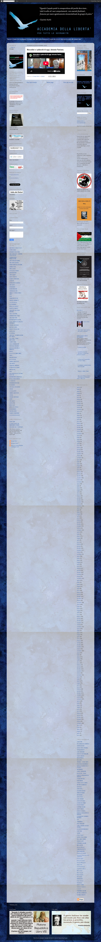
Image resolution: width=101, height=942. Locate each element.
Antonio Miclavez (81, 847)
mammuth (56, 938)
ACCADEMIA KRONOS (81, 791)
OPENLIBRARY (12, 287)
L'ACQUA (11, 389)
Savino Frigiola (80, 835)
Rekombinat (79, 882)
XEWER (10, 399)
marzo (78, 397)
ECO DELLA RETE (12, 391)
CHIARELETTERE (12, 266)
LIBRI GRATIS (12, 285)
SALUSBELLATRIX (12, 411)
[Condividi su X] (52, 76)
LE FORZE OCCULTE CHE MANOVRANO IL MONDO (14, 424)
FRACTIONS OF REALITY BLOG (15, 248)
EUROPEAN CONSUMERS (14, 346)
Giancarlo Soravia (81, 860)
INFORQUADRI (79, 795)
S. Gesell (79, 889)
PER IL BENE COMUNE (81, 839)
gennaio (78, 401)
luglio (78, 389)
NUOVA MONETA (80, 758)
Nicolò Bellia (79, 876)
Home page (50, 82)
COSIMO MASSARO (81, 778)
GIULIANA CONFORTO (81, 895)
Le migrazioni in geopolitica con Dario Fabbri (84, 360)
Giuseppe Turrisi (14, 443)
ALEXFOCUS (79, 787)
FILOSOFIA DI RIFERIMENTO (82, 764)
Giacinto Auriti (80, 858)
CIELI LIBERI (79, 760)
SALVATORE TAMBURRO (14, 365)
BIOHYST (11, 351)
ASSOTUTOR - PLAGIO (81, 773)
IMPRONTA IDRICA (13, 357)
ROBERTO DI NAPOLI (13, 308)
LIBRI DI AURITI (12, 275)
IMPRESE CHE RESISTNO (14, 329)
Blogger (65, 938)
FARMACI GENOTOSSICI (14, 361)
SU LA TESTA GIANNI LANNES (15, 353)
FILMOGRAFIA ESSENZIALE (14, 283)
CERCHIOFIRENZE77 (81, 750)
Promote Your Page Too (14, 178)
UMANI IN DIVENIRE (81, 793)
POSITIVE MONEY (80, 805)
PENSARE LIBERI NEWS (14, 325)
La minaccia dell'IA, (82, 347)
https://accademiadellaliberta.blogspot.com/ (17, 446)
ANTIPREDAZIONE (12, 272)
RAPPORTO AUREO (13, 327)
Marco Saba (79, 870)
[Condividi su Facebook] (53, 76)
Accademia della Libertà (14, 174)
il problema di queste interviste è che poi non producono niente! (82, 353)
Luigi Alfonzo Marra (81, 868)
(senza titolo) (86, 321)
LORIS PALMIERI (80, 799)
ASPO (10, 371)
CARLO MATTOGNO (13, 317)
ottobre (78, 407)
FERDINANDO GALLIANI (81, 843)
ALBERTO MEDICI (80, 809)
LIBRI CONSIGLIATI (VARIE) (14, 260)
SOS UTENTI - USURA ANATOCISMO (13, 339)
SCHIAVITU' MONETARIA (14, 279)
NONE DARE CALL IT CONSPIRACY (16, 427)
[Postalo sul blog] (50, 76)
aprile (78, 395)
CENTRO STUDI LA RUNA (82, 837)
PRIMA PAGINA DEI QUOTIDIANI (15, 264)
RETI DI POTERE (12, 359)
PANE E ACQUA (12, 268)
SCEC (78, 819)
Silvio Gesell (79, 864)
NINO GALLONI (80, 845)
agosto (78, 387)
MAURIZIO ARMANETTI (14, 300)
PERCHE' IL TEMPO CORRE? (83, 371)
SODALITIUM (79, 741)
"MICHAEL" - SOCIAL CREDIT (82, 762)
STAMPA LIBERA (12, 342)
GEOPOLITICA (12, 331)
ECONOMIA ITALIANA (81, 807)
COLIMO (78, 833)
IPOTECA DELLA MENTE (14, 270)
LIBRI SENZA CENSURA (14, 262)
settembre (79, 409)
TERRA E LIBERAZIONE (81, 771)
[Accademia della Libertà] (10, 176)
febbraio (79, 399)
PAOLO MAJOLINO (80, 823)
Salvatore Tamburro (81, 886)
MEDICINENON (79, 769)
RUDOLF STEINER (80, 885)
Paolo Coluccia (80, 880)
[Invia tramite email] (49, 76)
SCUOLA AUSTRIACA (81, 801)
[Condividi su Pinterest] (55, 76)
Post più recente (32, 82)
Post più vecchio (68, 82)
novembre (79, 405)
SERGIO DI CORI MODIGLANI (82, 754)
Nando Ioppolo (80, 874)
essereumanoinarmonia (14, 415)
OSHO (10, 296)
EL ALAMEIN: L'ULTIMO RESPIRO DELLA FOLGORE (84, 366)
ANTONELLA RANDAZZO (82, 784)
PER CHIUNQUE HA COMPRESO (83, 744)
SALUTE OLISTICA (13, 276)
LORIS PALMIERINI (80, 752)
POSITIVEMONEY (12, 304)
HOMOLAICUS (79, 788)
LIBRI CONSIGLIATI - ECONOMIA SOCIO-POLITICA (15, 254)
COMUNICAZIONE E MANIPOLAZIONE (13, 258)
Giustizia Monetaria (81, 862)
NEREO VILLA (12, 405)
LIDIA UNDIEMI (80, 780)
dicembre (79, 403)
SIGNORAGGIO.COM (13, 291)
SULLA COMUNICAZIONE (14, 344)
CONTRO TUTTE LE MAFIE (82, 782)
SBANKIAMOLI (80, 821)
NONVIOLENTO (80, 878)
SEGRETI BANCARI (80, 756)
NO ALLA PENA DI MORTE (14, 379)
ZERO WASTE (12, 363)
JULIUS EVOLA (80, 797)
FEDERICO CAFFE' (80, 841)
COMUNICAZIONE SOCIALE (14, 315)
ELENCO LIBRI (12, 421)
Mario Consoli (80, 872)
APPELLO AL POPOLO (13, 306)
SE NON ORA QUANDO (81, 803)
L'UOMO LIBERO (12, 250)
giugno (78, 391)
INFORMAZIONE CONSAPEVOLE (15, 377)
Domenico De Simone (81, 853)
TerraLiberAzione (13, 302)
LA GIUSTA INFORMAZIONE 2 (83, 829)
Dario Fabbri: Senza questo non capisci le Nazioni (84, 330)
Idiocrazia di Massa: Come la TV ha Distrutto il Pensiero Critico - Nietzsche (83, 377)
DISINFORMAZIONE (13, 289)
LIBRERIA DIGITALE (80, 746)
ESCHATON (11, 281)
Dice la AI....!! (79, 310)
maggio (78, 393)
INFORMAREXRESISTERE (14, 383)
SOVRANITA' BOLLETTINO (14, 252)
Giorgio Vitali (14, 441)
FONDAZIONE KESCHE (13, 298)
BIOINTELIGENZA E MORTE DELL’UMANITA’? (82, 336)
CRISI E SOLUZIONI (13, 313)
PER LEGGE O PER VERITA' (14, 387)
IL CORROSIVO (12, 381)
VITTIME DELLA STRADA (14, 367)
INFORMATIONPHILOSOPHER (15, 319)
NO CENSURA (12, 333)
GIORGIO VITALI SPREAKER (82, 748)
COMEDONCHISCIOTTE (81, 849)
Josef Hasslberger (81, 866)
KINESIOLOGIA (12, 369)
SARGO (10, 355)
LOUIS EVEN (79, 831)
